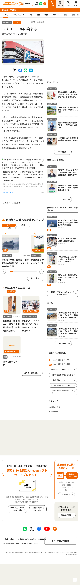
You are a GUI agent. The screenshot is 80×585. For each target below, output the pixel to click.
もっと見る (35, 278)
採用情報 (42, 539)
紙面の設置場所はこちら (60, 385)
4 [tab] (19, 271)
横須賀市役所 (55, 407)
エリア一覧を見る (31, 373)
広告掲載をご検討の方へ (27, 539)
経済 (73, 15)
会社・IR (60, 5)
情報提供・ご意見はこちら (61, 370)
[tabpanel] (23, 52)
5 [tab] (22, 271)
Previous (4, 272)
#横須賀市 (16, 203)
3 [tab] (16, 271)
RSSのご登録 (66, 515)
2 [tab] (14, 271)
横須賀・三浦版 (9, 10)
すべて (5, 15)
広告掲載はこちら (58, 380)
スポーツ (55, 15)
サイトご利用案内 (22, 544)
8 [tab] (30, 271)
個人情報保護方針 (9, 544)
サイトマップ (33, 544)
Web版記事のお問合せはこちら (62, 392)
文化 (30, 15)
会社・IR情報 (9, 539)
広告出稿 (26, 4)
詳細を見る (66, 495)
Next (41, 272)
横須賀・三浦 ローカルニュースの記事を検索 (62, 293)
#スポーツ (7, 203)
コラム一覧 (62, 344)
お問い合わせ (63, 541)
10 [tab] (35, 271)
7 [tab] (27, 271)
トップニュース (18, 15)
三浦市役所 (54, 411)
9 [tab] (32, 271)
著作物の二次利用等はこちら (62, 375)
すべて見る (62, 152)
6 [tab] (24, 271)
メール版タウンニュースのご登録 (36, 509)
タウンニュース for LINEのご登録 (16, 509)
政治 (65, 15)
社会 (38, 15)
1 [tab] (11, 271)
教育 (46, 15)
